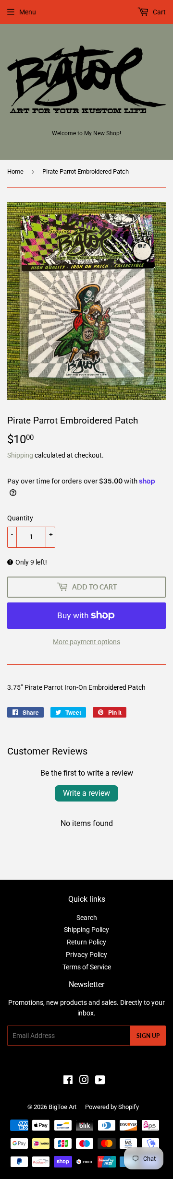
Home (15, 171)
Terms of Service (86, 967)
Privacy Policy (86, 954)
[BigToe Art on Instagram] (84, 1081)
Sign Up (148, 1035)
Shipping (20, 455)
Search (86, 917)
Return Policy (86, 942)
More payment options (86, 642)
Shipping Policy (86, 929)
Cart (158, 12)
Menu (27, 12)
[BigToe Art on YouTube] (100, 1081)
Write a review (86, 793)
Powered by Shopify (112, 1106)
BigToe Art (62, 1106)
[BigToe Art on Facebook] (68, 1081)
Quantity (20, 518)
